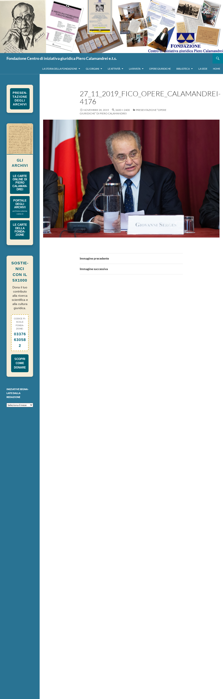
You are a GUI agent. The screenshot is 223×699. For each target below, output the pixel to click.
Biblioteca (183, 68)
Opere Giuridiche (160, 68)
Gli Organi (92, 68)
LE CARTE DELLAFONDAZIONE (20, 229)
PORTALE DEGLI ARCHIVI (19, 207)
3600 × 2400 (122, 110)
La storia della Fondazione (59, 68)
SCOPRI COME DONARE (20, 363)
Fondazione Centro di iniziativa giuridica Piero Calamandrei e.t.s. (62, 58)
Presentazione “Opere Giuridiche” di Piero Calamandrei (123, 111)
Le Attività (114, 68)
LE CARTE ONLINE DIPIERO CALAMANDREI (19, 182)
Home (216, 68)
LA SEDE (202, 68)
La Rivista (134, 68)
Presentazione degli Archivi (19, 98)
